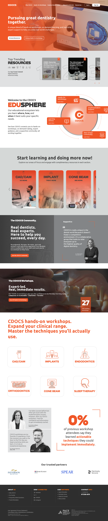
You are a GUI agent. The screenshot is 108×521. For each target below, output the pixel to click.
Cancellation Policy (13, 512)
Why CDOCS (28, 5)
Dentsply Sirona (63, 494)
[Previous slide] (56, 239)
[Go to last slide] (95, 83)
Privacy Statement (22, 510)
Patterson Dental (63, 496)
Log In (88, 5)
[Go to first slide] (97, 239)
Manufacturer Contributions (26, 512)
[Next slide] (99, 83)
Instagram (38, 500)
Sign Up (96, 5)
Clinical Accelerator (68, 5)
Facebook (38, 492)
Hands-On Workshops (40, 5)
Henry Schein (62, 498)
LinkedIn (38, 497)
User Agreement (12, 510)
